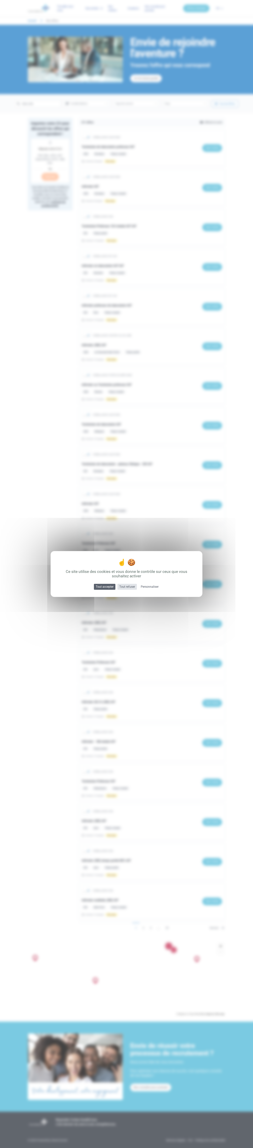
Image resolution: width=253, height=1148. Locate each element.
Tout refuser (127, 586)
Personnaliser (150, 586)
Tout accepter (105, 586)
